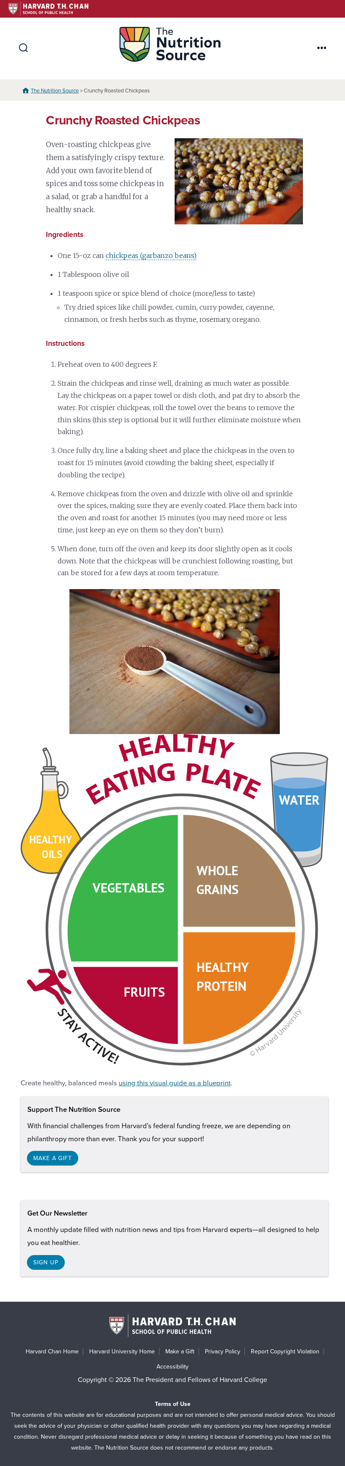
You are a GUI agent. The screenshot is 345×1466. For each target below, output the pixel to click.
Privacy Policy (222, 1351)
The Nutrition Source (55, 90)
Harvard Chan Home (52, 1351)
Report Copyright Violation (285, 1351)
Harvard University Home (122, 1351)
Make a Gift (179, 1351)
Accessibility (172, 1366)
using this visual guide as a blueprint (175, 1083)
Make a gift (52, 1158)
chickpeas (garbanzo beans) (151, 255)
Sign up (45, 1262)
